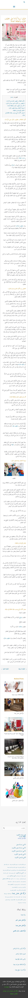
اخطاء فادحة (21, 364)
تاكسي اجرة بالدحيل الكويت (19, 851)
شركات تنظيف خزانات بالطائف (16, 881)
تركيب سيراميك (23, 876)
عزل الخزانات (9, 893)
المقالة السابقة (22, 669)
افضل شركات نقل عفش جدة (21, 870)
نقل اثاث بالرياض (7, 900)
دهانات (20, 626)
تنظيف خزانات (19, 226)
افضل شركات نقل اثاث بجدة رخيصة (12, 867)
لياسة (14, 897)
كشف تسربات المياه (17, 897)
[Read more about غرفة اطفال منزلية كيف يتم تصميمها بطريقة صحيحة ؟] (14, 724)
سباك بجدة (23, 915)
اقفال (25, 873)
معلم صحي (24, 900)
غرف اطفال (22, 158)
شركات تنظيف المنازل (23, 881)
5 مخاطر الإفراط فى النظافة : (19, 110)
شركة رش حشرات (13, 991)
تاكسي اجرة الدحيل (21, 844)
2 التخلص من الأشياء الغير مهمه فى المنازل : (15, 103)
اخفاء (12, 97)
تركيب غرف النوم (18, 876)
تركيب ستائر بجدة (5, 873)
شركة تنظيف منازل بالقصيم (18, 800)
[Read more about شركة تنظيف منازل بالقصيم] (14, 790)
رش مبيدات (17, 878)
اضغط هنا (6, 987)
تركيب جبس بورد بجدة (12, 873)
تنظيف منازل (7, 638)
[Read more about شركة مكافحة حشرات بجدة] (14, 687)
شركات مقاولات (10, 881)
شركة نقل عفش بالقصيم (18, 778)
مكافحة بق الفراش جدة (19, 900)
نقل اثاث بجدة (24, 902)
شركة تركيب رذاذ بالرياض (19, 948)
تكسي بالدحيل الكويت (20, 857)
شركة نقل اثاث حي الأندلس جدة (21, 890)
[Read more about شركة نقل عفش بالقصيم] (14, 769)
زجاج (20, 617)
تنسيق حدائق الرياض (21, 954)
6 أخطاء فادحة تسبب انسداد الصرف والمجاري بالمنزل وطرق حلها (16, 757)
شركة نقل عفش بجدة (19, 713)
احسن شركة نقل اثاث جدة (22, 864)
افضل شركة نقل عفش (14, 870)
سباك (15, 878)
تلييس (8, 876)
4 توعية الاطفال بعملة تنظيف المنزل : (16, 108)
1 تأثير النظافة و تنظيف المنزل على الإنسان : (15, 101)
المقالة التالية (5, 669)
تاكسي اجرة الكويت (20, 873)
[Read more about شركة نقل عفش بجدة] (14, 705)
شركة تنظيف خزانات (11, 884)
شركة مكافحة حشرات (15, 887)
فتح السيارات (24, 897)
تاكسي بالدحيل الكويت (20, 854)
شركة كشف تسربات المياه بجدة (22, 887)
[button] (14, 2)
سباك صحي (12, 879)
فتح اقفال (5, 893)
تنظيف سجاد (15, 426)
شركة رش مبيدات (22, 838)
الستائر (12, 165)
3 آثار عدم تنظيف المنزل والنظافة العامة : (16, 106)
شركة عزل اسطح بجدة (20, 970)
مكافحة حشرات (22, 837)
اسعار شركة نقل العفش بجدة (22, 867)
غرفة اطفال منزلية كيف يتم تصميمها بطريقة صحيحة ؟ (14, 734)
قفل (21, 897)
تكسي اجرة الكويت (12, 876)
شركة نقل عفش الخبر (21, 920)
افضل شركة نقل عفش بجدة (7, 870)
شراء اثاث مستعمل (6, 879)
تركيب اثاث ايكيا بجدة (20, 959)
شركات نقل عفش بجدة (17, 884)
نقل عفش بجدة (20, 902)
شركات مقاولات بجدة (23, 884)
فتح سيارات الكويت (21, 835)
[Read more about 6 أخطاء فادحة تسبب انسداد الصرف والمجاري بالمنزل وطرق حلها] (14, 746)
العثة (13, 444)
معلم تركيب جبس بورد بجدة (9, 897)
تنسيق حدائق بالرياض (23, 879)
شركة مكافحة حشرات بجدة (18, 695)
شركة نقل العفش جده (13, 890)
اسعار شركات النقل (6, 864)
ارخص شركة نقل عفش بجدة (14, 864)
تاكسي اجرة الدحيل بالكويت (19, 848)
